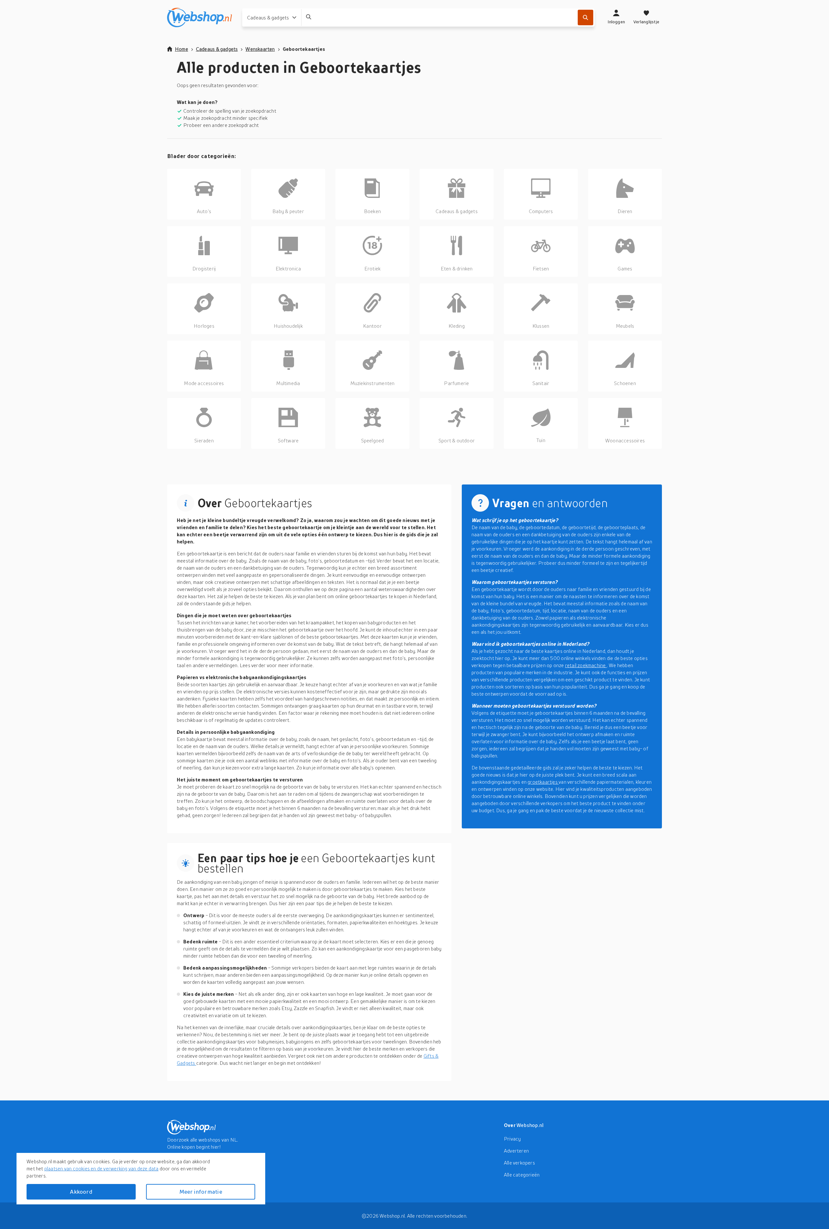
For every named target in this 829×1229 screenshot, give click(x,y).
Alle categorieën (521, 1175)
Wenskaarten (260, 49)
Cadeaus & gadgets (217, 49)
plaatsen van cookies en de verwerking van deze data (101, 1168)
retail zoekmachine (586, 665)
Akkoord (81, 1191)
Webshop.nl (530, 1125)
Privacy (512, 1139)
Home (181, 49)
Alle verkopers (519, 1163)
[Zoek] (585, 17)
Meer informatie (200, 1191)
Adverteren (516, 1151)
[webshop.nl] (199, 17)
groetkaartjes (543, 782)
